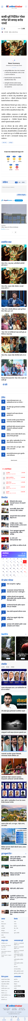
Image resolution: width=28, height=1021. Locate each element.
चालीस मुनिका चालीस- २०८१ (18, 963)
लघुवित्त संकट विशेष (5, 982)
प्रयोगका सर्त (16, 982)
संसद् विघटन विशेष (5, 984)
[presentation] (12, 232)
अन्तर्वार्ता (3, 928)
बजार (15, 921)
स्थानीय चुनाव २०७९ (5, 988)
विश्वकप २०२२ (4, 997)
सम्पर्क (15, 988)
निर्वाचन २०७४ (4, 986)
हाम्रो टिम (15, 979)
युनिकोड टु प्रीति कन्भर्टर (18, 973)
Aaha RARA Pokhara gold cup (6, 952)
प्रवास (2, 935)
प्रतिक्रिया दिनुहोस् (21, 195)
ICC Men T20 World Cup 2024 (6, 946)
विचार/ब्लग (3, 924)
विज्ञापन (15, 984)
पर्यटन (15, 924)
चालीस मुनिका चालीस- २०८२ (18, 960)
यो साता (7, 667)
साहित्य (2, 926)
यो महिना (12, 667)
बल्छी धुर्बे (10, 142)
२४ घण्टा (2, 667)
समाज (2, 921)
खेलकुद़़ (3, 930)
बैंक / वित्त (16, 928)
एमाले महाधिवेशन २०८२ (6, 995)
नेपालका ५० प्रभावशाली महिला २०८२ (19, 944)
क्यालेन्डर (5, 553)
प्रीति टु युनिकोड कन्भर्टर (18, 971)
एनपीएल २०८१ (4, 943)
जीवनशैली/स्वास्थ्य (5, 933)
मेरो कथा (15, 967)
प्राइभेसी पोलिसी (17, 986)
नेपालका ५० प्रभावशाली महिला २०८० (19, 951)
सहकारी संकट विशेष (5, 979)
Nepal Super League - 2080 (6, 956)
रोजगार (15, 926)
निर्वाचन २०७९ (4, 990)
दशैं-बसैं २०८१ (4, 999)
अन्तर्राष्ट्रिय (3, 937)
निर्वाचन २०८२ (4, 993)
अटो (15, 930)
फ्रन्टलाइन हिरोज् (17, 969)
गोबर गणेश (4, 142)
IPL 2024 (3, 949)
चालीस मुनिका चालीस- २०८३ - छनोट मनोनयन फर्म (18, 956)
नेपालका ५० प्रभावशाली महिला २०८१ (19, 947)
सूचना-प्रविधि (16, 933)
